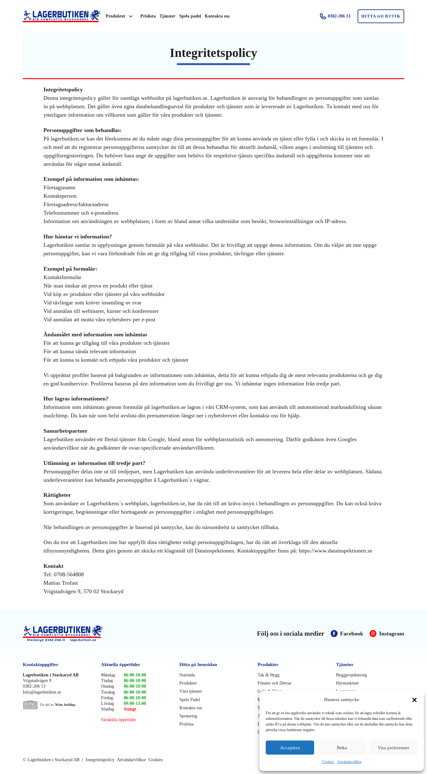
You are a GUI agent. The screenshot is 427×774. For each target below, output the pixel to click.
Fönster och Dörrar (274, 683)
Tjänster (167, 16)
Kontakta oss (217, 16)
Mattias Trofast (60, 583)
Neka (342, 747)
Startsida (187, 675)
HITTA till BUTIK (380, 16)
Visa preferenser (393, 747)
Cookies (328, 762)
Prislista (148, 16)
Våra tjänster (190, 691)
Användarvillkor (349, 762)
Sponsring (188, 716)
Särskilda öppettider (118, 719)
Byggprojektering (351, 675)
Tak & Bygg (268, 675)
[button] (414, 700)
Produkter (115, 16)
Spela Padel (189, 699)
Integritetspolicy (100, 759)
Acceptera (290, 747)
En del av (57, 704)
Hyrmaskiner (347, 683)
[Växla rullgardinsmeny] (130, 16)
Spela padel (190, 16)
